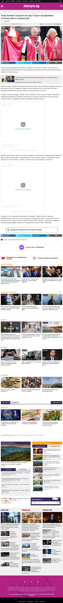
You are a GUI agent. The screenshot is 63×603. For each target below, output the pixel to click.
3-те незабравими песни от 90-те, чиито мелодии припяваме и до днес (52, 450)
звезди (5, 239)
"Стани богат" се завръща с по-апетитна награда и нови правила (10, 423)
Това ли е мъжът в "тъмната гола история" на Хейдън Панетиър (52, 474)
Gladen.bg (29, 598)
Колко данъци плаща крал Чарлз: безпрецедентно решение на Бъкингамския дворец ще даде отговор (11, 281)
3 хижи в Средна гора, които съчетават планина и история (51, 487)
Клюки (19, 1)
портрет (10, 239)
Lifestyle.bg (15, 598)
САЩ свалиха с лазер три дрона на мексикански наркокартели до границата (10, 556)
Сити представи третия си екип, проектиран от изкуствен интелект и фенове (51, 533)
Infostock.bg (36, 598)
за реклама (30, 601)
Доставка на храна (31, 1)
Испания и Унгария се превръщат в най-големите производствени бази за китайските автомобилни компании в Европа (31, 527)
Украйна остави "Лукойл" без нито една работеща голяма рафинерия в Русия (31, 547)
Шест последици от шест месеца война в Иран (31, 362)
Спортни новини (25, 1)
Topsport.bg (22, 598)
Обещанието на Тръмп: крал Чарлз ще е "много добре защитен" (30, 280)
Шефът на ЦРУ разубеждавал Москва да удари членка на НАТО (51, 363)
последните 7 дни (40, 446)
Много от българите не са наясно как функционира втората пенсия (8, 363)
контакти (42, 601)
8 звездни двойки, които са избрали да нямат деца (50, 468)
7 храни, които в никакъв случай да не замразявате (29, 422)
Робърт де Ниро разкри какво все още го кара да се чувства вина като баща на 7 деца (51, 308)
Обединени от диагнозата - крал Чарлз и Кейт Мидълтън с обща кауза (52, 280)
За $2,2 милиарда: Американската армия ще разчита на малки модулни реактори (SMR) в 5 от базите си (31, 559)
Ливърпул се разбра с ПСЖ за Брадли (56, 560)
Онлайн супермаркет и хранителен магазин (21, 499)
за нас (36, 601)
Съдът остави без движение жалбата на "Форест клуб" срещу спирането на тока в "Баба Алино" (10, 527)
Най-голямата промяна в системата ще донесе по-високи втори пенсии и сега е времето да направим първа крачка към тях (10, 337)
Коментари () (57, 24)
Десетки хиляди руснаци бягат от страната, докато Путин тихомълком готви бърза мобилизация (10, 546)
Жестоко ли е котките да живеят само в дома (51, 481)
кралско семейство (16, 239)
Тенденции (3, 465)
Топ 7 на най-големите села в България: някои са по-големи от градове (14, 463)
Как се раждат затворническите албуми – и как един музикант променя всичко (10, 308)
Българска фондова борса (37, 1)
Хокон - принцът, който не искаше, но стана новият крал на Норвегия (9, 535)
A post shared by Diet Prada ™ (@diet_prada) (23, 211)
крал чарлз (24, 239)
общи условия (21, 601)
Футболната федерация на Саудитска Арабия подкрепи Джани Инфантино (52, 525)
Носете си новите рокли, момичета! (8, 390)
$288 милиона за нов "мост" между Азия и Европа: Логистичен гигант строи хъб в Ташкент (31, 536)
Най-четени (23, 469)
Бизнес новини (12, 1)
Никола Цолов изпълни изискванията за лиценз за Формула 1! (52, 543)
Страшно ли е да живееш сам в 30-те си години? (31, 390)
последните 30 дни (55, 446)
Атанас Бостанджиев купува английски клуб (52, 552)
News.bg (3, 598)
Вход (60, 1)
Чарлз (14, 222)
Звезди (41, 24)
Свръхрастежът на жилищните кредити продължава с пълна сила (31, 570)
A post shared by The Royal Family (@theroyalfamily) (23, 150)
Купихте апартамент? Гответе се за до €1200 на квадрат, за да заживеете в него (31, 335)
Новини (8, 1)
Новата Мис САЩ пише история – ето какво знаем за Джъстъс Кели (15, 491)
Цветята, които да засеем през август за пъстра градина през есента (51, 457)
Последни (8, 469)
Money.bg (9, 598)
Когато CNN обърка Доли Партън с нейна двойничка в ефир (30, 308)
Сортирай (13, 402)
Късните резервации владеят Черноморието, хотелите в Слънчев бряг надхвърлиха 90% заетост (52, 336)
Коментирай (55, 402)
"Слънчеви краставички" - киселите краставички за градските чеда (50, 423)
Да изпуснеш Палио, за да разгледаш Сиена (50, 390)
